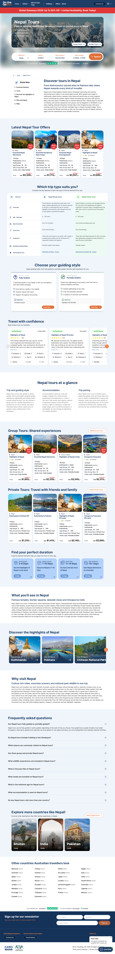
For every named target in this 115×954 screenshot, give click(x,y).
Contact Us (99, 4)
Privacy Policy (94, 949)
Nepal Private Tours (96, 490)
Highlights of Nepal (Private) (62, 335)
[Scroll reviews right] (107, 346)
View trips (46, 307)
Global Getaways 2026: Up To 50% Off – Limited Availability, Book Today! (57, 10)
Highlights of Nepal (17, 335)
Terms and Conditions (80, 949)
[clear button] (28, 57)
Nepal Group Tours (96, 431)
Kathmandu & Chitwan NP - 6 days (86, 252)
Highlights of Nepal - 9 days (50, 252)
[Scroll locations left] (9, 650)
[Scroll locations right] (106, 650)
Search (97, 57)
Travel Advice (30, 937)
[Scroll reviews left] (8, 346)
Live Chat (107, 949)
